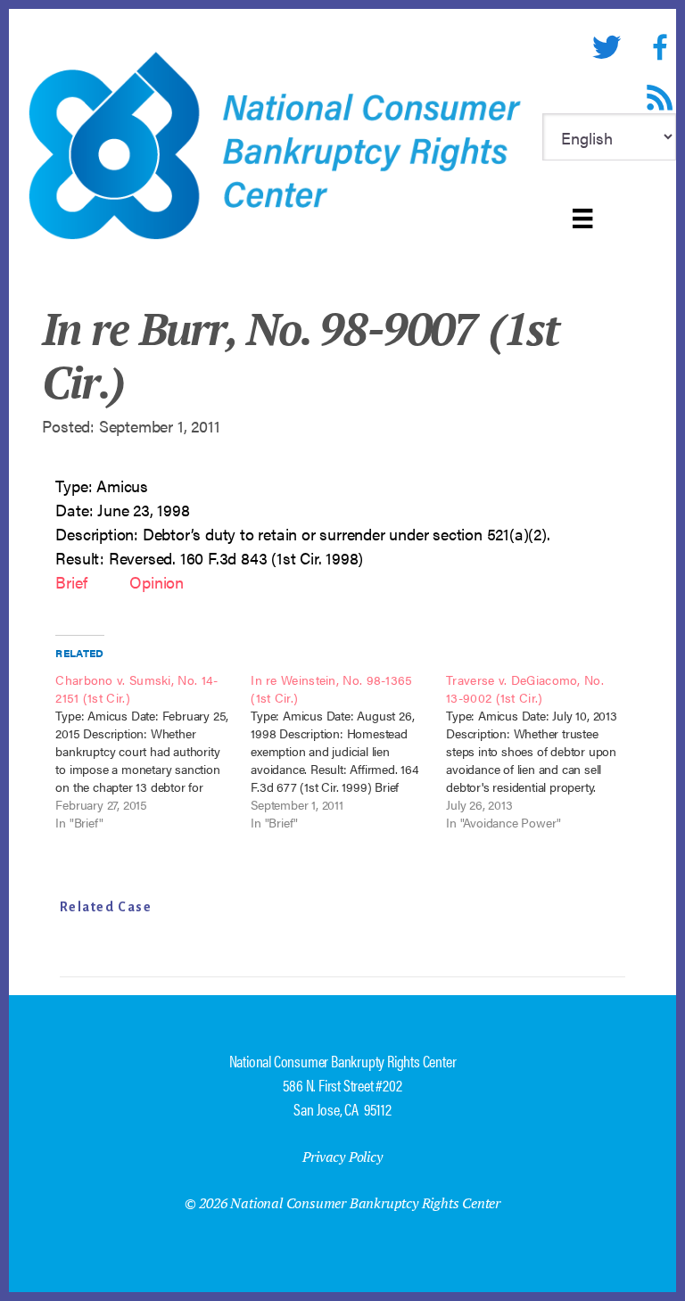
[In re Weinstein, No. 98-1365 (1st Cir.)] (348, 751)
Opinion (158, 582)
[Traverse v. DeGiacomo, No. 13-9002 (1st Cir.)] (543, 751)
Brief (71, 582)
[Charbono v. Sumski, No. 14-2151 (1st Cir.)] (153, 751)
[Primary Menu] (582, 218)
